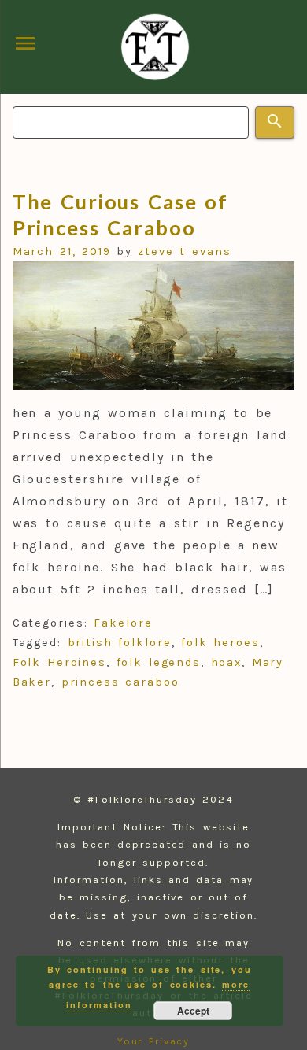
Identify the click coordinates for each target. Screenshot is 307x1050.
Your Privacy (153, 1041)
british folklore (120, 642)
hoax (226, 662)
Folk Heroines (60, 662)
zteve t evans (184, 251)
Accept (193, 1011)
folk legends (159, 662)
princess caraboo (120, 682)
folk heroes (220, 642)
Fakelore (123, 623)
